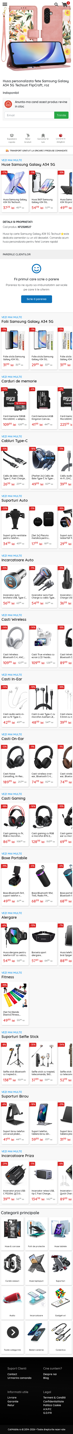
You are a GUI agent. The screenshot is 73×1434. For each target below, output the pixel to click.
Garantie (12, 1401)
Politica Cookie (52, 1405)
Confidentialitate (53, 1401)
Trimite (61, 115)
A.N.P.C (47, 1409)
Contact (12, 1374)
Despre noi (50, 1374)
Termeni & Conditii (54, 1397)
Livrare (11, 1397)
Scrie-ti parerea (36, 299)
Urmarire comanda (19, 1378)
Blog (46, 1378)
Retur (10, 1405)
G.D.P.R (47, 1413)
